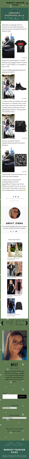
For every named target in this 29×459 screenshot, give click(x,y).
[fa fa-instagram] (13, 231)
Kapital (4, 184)
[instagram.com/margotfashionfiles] (11, 385)
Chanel (4, 143)
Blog (18, 442)
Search (5, 393)
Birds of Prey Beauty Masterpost (21, 322)
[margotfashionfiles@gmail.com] (14, 385)
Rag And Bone (6, 109)
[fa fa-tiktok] (10, 231)
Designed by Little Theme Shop (17, 456)
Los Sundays (12, 62)
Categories (10, 444)
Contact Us (18, 445)
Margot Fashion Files (15, 4)
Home (11, 442)
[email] (16, 231)
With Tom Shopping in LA (9, 322)
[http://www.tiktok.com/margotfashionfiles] (18, 385)
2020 (15, 10)
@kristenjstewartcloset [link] (16, 70)
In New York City (12, 277)
